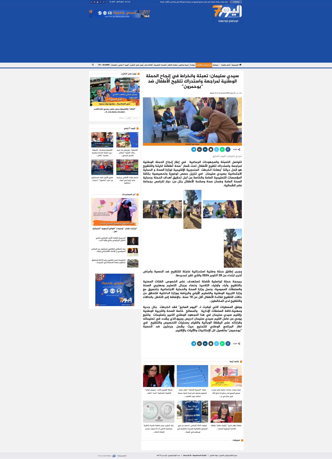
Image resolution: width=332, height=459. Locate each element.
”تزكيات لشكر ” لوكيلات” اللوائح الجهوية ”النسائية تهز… (114, 230)
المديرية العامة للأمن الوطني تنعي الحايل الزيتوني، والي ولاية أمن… (111, 239)
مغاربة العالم (172, 65)
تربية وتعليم (184, 65)
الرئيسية (235, 65)
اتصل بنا (112, 1)
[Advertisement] (166, 43)
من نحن (127, 1)
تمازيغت (114, 65)
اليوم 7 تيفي (123, 65)
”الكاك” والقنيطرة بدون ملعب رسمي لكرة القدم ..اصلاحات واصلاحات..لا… (115, 110)
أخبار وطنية (225, 65)
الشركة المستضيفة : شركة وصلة (195, 455)
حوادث (192, 65)
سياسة (215, 65)
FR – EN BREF (104, 65)
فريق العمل (120, 1)
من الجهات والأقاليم (204, 65)
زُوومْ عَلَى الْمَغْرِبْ (136, 65)
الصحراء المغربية (160, 65)
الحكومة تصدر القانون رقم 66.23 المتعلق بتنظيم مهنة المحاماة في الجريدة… (109, 261)
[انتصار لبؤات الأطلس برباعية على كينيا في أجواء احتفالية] (127, 167)
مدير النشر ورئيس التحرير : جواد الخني (223, 455)
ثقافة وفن (148, 65)
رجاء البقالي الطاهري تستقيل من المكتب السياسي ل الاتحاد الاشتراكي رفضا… (108, 250)
